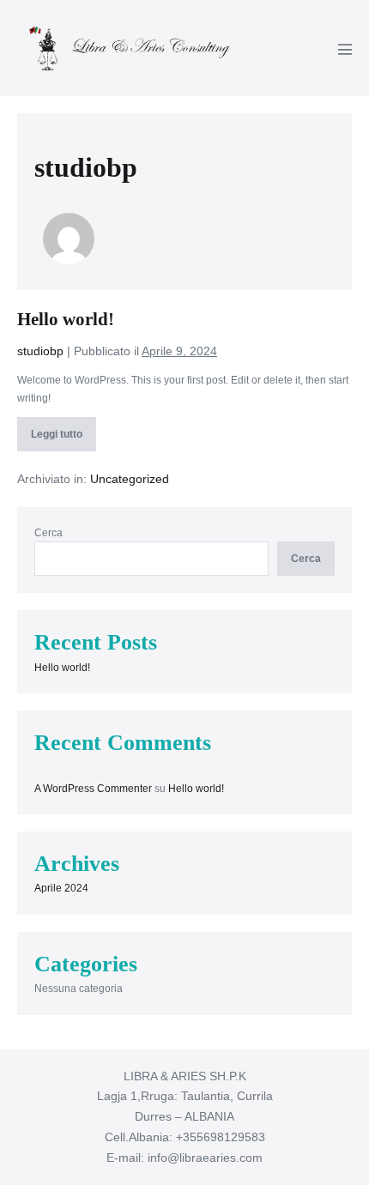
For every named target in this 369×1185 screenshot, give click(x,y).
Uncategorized (129, 479)
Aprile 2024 (61, 888)
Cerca (48, 533)
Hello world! (65, 319)
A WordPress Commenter (93, 789)
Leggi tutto (59, 439)
